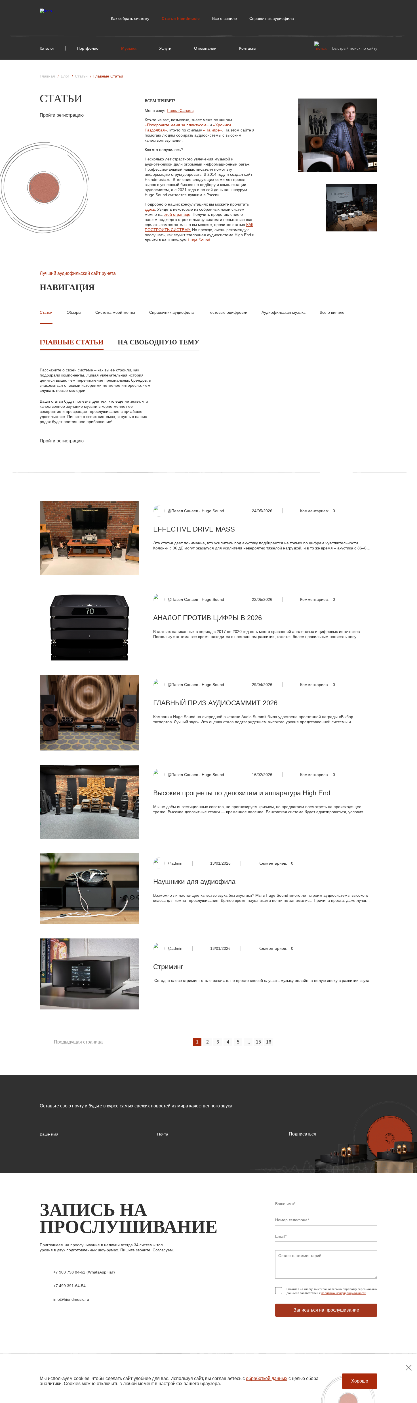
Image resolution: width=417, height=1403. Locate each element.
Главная (47, 76)
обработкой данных (266, 1378)
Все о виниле (224, 18)
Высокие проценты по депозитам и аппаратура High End (241, 793)
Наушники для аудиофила (194, 881)
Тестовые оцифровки (227, 312)
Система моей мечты (115, 312)
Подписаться (302, 1134)
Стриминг (168, 967)
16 (268, 1042)
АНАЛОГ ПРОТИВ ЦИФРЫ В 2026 (207, 618)
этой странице (177, 214)
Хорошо (359, 1381)
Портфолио (87, 48)
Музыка (128, 48)
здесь (150, 209)
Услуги (165, 48)
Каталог (47, 48)
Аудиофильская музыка (284, 312)
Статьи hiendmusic (181, 18)
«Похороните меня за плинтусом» (176, 125)
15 (258, 1042)
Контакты (247, 48)
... (248, 1042)
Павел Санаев (180, 110)
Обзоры (74, 312)
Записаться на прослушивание (326, 1310)
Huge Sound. (199, 240)
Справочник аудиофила (271, 18)
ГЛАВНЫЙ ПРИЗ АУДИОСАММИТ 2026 (215, 703)
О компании (205, 48)
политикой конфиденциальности (343, 1293)
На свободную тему (158, 342)
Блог (65, 76)
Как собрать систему (130, 18)
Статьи (81, 76)
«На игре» (212, 130)
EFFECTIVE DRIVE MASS (194, 529)
